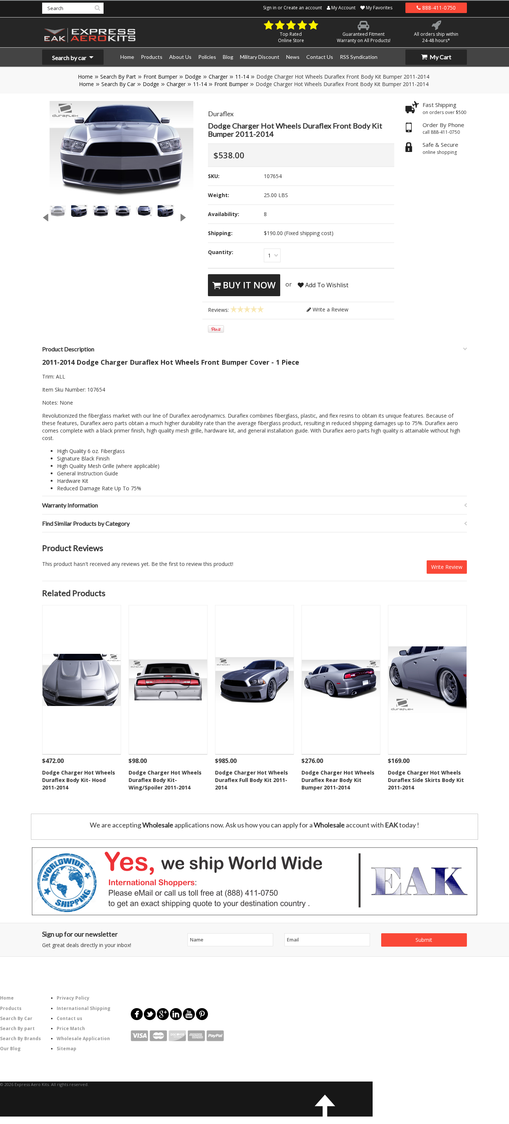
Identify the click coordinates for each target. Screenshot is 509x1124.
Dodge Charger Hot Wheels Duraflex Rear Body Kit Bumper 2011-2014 (337, 780)
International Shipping (83, 1008)
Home (85, 76)
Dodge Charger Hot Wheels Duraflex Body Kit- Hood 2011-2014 (78, 780)
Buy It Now (248, 285)
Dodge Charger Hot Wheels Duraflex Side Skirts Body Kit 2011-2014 (426, 780)
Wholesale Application (83, 1038)
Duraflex (221, 114)
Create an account (303, 7)
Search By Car (118, 84)
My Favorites (378, 7)
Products (11, 1008)
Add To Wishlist (326, 285)
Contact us (69, 1018)
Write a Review (329, 309)
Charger (218, 76)
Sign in (269, 7)
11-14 (242, 76)
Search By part (17, 1028)
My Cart (440, 56)
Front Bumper (160, 76)
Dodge (193, 76)
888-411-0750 (438, 7)
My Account (342, 7)
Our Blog (10, 1048)
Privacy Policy (73, 998)
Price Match (71, 1028)
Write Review (446, 566)
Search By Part (118, 76)
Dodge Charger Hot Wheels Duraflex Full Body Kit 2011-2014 (251, 780)
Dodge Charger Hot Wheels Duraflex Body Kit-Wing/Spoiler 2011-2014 (165, 780)
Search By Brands (20, 1038)
